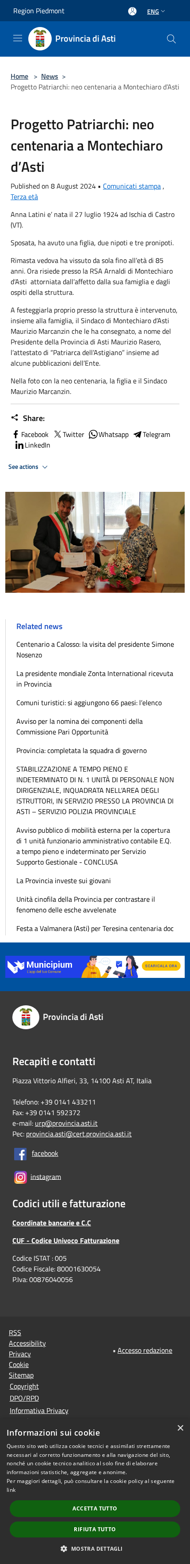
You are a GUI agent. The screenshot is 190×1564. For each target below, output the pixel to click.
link (11, 1490)
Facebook (35, 434)
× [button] (180, 1428)
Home (19, 76)
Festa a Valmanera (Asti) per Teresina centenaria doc (95, 928)
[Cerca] (171, 39)
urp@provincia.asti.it (66, 1123)
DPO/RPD (24, 1398)
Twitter (73, 434)
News (49, 76)
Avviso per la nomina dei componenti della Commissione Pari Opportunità (79, 726)
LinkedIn (37, 445)
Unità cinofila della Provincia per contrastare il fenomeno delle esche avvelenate (85, 904)
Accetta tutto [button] (94, 1508)
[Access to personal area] (132, 11)
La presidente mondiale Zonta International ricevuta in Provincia (94, 678)
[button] (94, 1548)
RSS (15, 1332)
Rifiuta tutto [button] (95, 1529)
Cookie (19, 1364)
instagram (45, 1176)
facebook (45, 1153)
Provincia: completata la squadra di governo (81, 750)
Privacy (20, 1353)
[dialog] (95, 1491)
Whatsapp (114, 434)
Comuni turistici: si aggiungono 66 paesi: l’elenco (90, 702)
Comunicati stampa (132, 186)
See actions (24, 466)
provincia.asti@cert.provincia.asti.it (79, 1133)
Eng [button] (153, 11)
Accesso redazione (145, 1350)
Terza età (24, 196)
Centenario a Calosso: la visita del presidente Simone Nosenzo (95, 649)
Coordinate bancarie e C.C (51, 1222)
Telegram (156, 434)
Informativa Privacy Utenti (39, 1415)
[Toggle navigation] (17, 38)
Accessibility (27, 1343)
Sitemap (21, 1375)
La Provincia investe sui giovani (63, 880)
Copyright (24, 1386)
